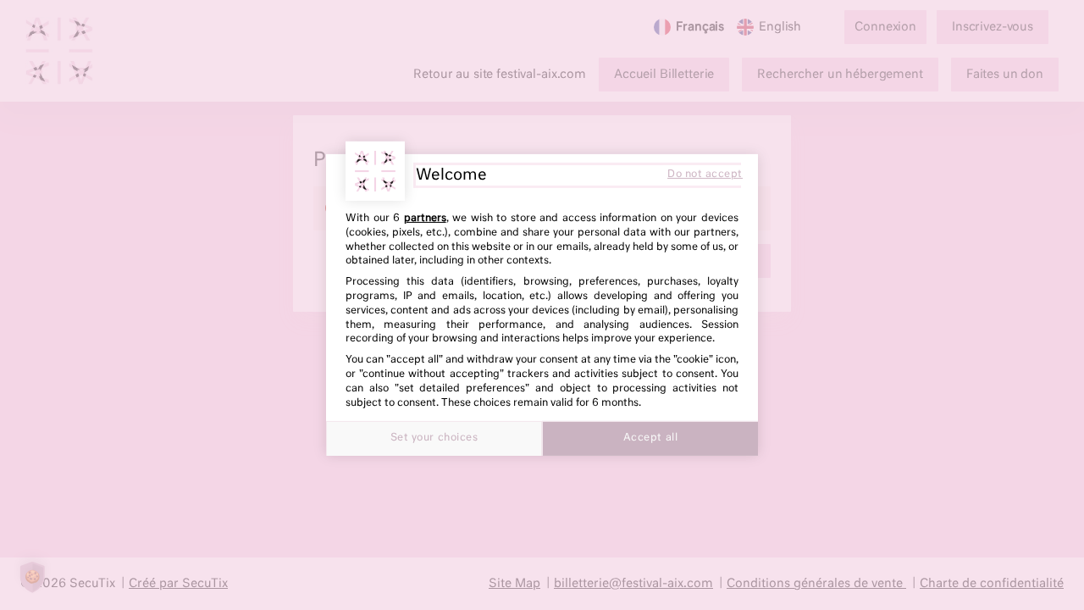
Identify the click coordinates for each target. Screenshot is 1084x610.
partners (425, 219)
